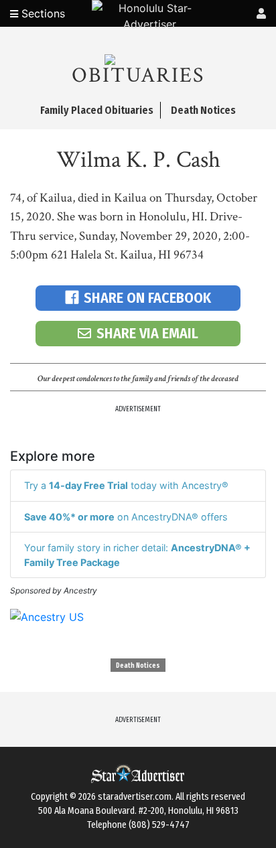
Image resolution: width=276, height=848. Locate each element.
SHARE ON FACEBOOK (147, 298)
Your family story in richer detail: (137, 555)
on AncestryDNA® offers (126, 516)
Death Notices (138, 666)
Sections (41, 13)
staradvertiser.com (134, 796)
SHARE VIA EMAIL (147, 333)
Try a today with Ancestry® (126, 485)
